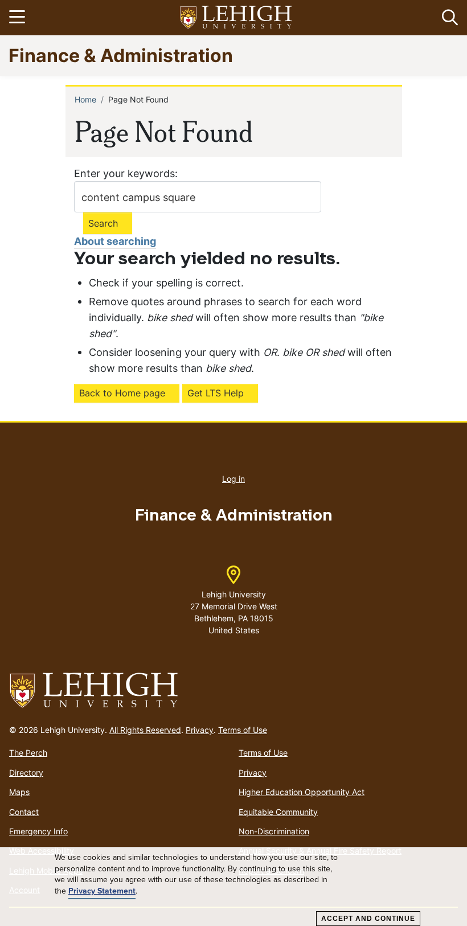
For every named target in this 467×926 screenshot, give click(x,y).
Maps (19, 791)
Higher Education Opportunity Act (301, 791)
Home (85, 99)
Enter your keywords (124, 173)
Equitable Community (278, 811)
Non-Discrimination (274, 831)
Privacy (200, 729)
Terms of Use (242, 729)
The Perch (28, 752)
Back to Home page (122, 393)
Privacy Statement (102, 891)
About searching (115, 241)
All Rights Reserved (145, 729)
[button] (447, 18)
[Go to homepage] (233, 691)
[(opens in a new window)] (236, 18)
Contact (24, 811)
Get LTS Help (215, 393)
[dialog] (233, 886)
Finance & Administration (121, 55)
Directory (26, 772)
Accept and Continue (368, 919)
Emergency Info (38, 831)
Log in (233, 478)
